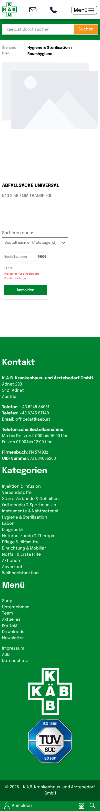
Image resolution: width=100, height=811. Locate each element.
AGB (6, 654)
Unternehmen (15, 607)
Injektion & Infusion (21, 486)
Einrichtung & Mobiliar (24, 548)
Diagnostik (12, 530)
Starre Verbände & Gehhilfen (30, 499)
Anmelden (22, 806)
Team (7, 613)
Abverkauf (12, 567)
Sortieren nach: (17, 233)
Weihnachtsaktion (20, 573)
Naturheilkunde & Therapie (28, 536)
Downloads (13, 632)
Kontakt (10, 626)
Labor (8, 523)
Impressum (13, 648)
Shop (7, 601)
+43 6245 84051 (34, 407)
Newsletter (13, 638)
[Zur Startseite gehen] (9, 9)
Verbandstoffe (17, 492)
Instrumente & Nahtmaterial (30, 511)
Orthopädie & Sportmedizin (29, 505)
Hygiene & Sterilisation (24, 517)
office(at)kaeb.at (32, 419)
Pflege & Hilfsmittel (20, 542)
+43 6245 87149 (34, 413)
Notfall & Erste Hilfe (21, 554)
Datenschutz (15, 661)
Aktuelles (11, 619)
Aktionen (11, 561)
